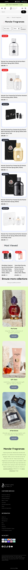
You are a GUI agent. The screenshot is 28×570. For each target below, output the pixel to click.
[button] (7, 28)
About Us (4, 517)
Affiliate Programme (6, 504)
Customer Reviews (6, 498)
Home (8, 17)
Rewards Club (5, 518)
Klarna (3, 524)
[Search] (23, 11)
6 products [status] (23, 28)
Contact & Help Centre (6, 508)
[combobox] (14, 12)
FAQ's (3, 506)
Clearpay (4, 526)
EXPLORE (14, 336)
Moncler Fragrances (16, 17)
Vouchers (4, 502)
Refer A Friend (5, 500)
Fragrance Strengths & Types (8, 528)
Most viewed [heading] (11, 245)
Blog (3, 522)
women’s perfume (7, 468)
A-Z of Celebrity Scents (7, 530)
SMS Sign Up (4, 520)
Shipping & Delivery (6, 494)
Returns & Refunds (6, 496)
